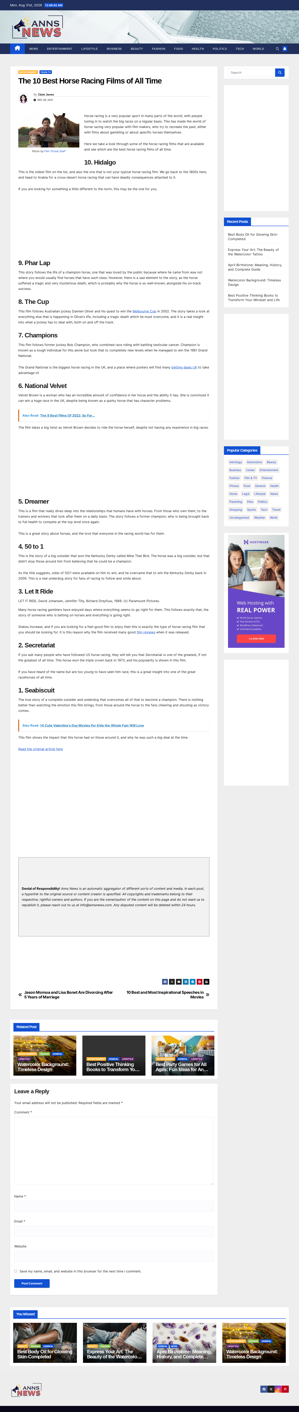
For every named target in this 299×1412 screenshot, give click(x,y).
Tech (240, 48)
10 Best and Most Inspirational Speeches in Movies (165, 994)
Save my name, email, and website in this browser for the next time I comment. (80, 1271)
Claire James (46, 94)
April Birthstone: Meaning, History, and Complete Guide (184, 1356)
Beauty (137, 48)
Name (20, 1196)
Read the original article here (40, 749)
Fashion (158, 48)
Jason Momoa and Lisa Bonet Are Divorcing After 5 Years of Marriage (68, 994)
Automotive (254, 462)
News (33, 48)
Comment (23, 1112)
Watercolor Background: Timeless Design (43, 1067)
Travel (276, 509)
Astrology (235, 462)
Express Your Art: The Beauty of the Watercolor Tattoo (113, 1356)
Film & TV (46, 72)
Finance (267, 478)
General (57, 1054)
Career (250, 470)
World (258, 48)
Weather (259, 517)
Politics (220, 48)
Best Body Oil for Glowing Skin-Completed (44, 1354)
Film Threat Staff (54, 151)
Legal (245, 493)
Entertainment (60, 48)
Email (19, 1221)
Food (178, 48)
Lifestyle (89, 48)
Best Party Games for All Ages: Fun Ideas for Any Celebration (181, 1069)
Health (198, 48)
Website (20, 1246)
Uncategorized (239, 517)
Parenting (235, 501)
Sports (251, 509)
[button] (277, 49)
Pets (250, 501)
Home (233, 493)
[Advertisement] (114, 226)
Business (114, 48)
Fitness (234, 486)
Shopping (235, 509)
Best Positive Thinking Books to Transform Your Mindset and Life (112, 1069)
